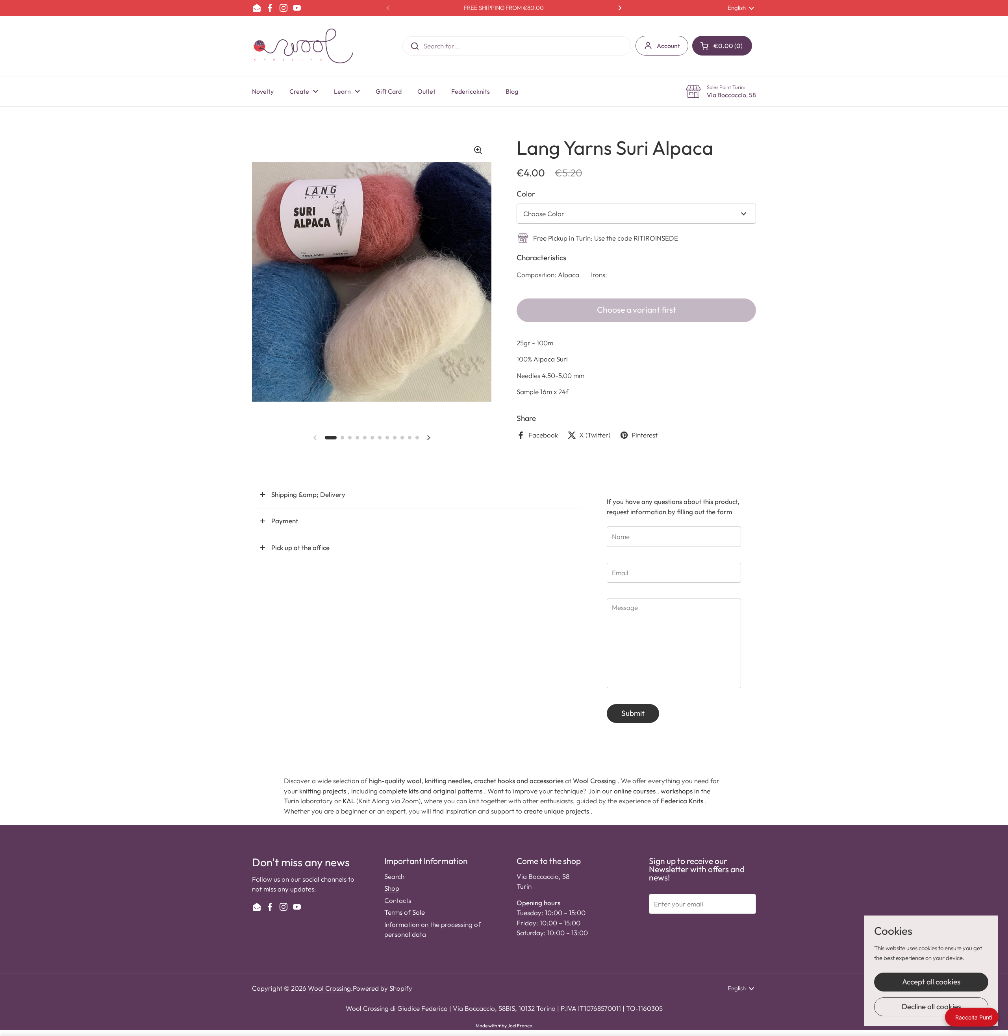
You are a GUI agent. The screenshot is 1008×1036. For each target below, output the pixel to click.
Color (526, 193)
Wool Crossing (329, 988)
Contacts (397, 900)
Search (394, 876)
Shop (391, 888)
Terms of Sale (404, 912)
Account (668, 46)
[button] (722, 46)
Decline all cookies (931, 1006)
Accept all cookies (931, 981)
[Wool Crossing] (303, 46)
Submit (633, 713)
